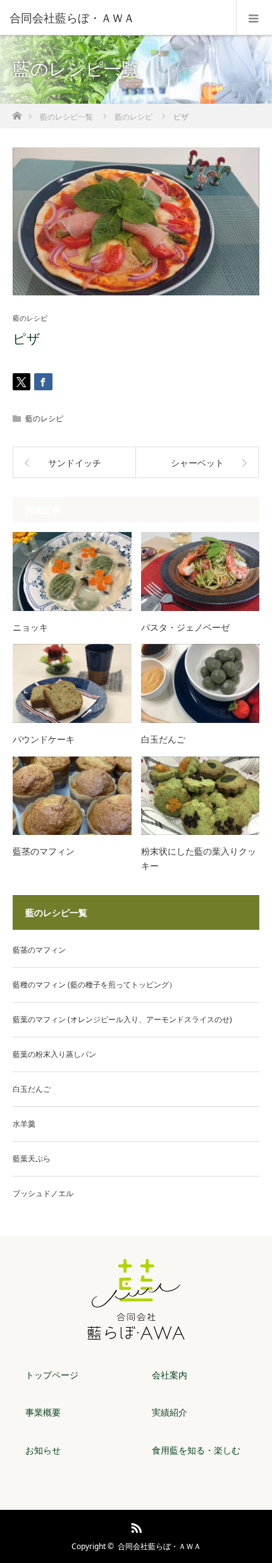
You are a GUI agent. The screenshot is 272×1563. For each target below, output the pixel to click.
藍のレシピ (30, 317)
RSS (134, 1525)
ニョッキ (30, 627)
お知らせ (43, 1450)
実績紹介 (169, 1412)
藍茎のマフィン (44, 851)
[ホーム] (17, 112)
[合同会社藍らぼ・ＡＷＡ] (117, 17)
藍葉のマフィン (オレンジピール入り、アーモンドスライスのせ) (122, 1019)
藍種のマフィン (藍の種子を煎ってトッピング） (94, 984)
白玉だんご (163, 739)
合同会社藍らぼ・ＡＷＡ (159, 1546)
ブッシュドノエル (43, 1193)
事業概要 (43, 1412)
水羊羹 (24, 1123)
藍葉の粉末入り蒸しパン (54, 1054)
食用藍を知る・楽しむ (196, 1450)
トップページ (51, 1375)
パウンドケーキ (44, 739)
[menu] (254, 17)
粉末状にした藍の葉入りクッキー (198, 858)
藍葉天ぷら (32, 1158)
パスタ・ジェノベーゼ (185, 627)
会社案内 (169, 1375)
